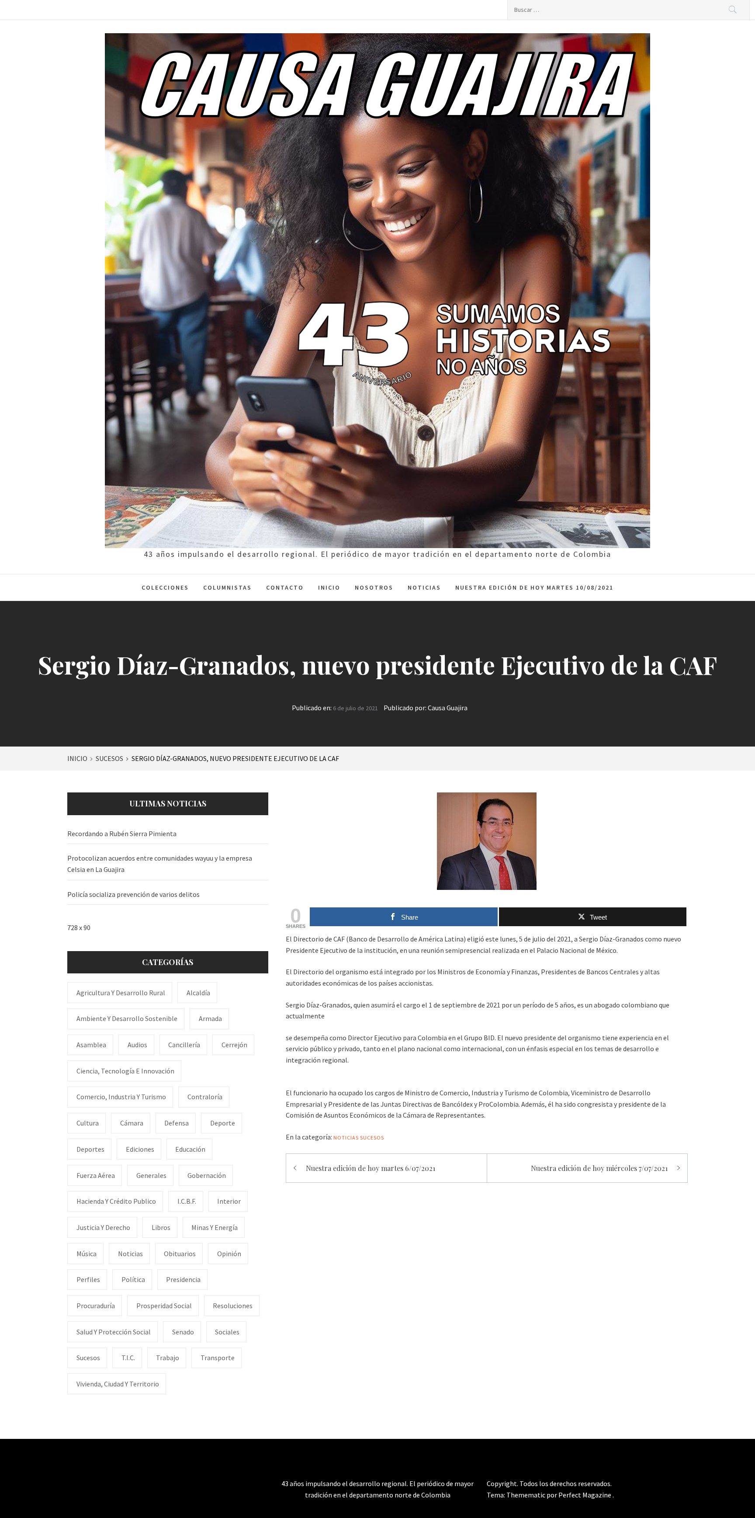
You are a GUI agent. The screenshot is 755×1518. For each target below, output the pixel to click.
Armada (210, 1018)
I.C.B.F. (186, 1201)
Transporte (218, 1357)
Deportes (90, 1149)
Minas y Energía (214, 1227)
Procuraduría (95, 1305)
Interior (229, 1201)
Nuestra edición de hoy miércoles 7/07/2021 (599, 1168)
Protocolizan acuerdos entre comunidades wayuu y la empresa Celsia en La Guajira (159, 864)
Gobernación (206, 1175)
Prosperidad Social (164, 1305)
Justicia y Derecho (103, 1227)
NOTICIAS (424, 587)
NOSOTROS (374, 587)
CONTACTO (285, 587)
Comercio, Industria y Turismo (121, 1096)
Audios (137, 1044)
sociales (227, 1331)
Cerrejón (234, 1044)
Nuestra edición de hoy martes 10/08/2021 (534, 587)
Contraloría (204, 1096)
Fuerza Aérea (95, 1175)
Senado (183, 1331)
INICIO (329, 587)
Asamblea (91, 1044)
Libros (161, 1227)
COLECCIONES (165, 587)
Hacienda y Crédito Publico (116, 1201)
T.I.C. (128, 1357)
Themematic (526, 1494)
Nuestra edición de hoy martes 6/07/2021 (370, 1168)
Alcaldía (198, 992)
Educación (190, 1149)
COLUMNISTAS (227, 587)
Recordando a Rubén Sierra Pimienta (122, 833)
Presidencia (183, 1279)
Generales (151, 1175)
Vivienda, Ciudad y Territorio (117, 1383)
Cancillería (184, 1044)
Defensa (176, 1123)
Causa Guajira (448, 707)
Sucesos (372, 1137)
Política (133, 1279)
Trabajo (167, 1357)
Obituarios (180, 1253)
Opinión (229, 1253)
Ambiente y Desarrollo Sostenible (126, 1018)
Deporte (222, 1123)
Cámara (131, 1123)
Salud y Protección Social (113, 1331)
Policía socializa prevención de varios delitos (133, 894)
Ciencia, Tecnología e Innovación (125, 1070)
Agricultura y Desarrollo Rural (120, 992)
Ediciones (140, 1149)
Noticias (346, 1137)
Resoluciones (233, 1305)
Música (86, 1253)
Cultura (87, 1123)
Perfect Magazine (585, 1494)
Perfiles (88, 1279)
